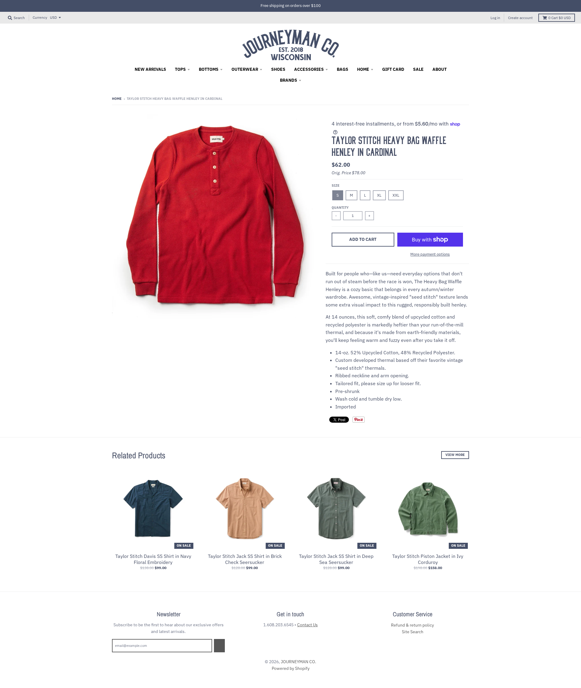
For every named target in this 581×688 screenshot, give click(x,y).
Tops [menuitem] (180, 69)
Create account (520, 17)
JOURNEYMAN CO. (298, 661)
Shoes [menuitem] (278, 69)
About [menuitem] (439, 69)
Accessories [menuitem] (309, 69)
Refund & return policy (412, 625)
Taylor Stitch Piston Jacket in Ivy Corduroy (427, 559)
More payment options (430, 254)
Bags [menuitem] (342, 69)
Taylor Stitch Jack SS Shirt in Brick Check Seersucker (245, 559)
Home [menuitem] (363, 69)
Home (117, 99)
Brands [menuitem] (288, 80)
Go (219, 645)
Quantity (340, 207)
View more (455, 455)
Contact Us (307, 624)
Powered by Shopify (291, 668)
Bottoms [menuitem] (208, 69)
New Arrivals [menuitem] (150, 69)
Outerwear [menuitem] (244, 69)
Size (336, 185)
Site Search (412, 631)
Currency (40, 17)
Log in (495, 17)
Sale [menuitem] (418, 69)
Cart (559, 17)
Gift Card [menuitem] (393, 69)
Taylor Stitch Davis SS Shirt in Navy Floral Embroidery (153, 559)
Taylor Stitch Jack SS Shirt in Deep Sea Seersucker (336, 559)
